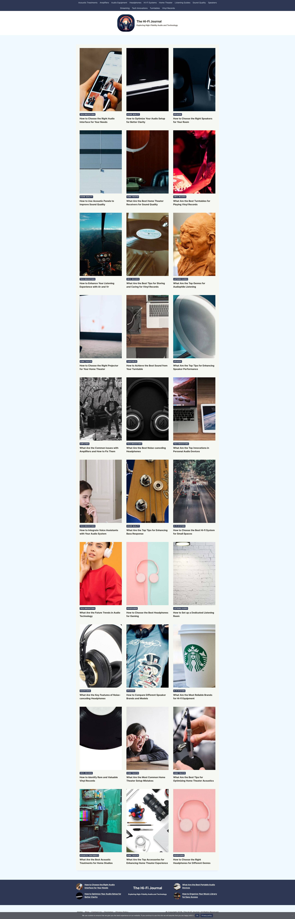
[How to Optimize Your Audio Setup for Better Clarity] (79, 895)
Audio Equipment (119, 2)
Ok (197, 915)
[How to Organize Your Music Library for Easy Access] (177, 895)
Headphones (135, 2)
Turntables (155, 8)
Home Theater (165, 2)
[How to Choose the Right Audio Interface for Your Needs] (79, 886)
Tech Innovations (140, 8)
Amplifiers (104, 2)
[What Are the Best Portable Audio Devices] (177, 886)
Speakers (212, 2)
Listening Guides (182, 2)
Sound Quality (199, 2)
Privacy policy (207, 915)
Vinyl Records (168, 8)
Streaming (125, 8)
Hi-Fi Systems (150, 2)
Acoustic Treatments (87, 2)
